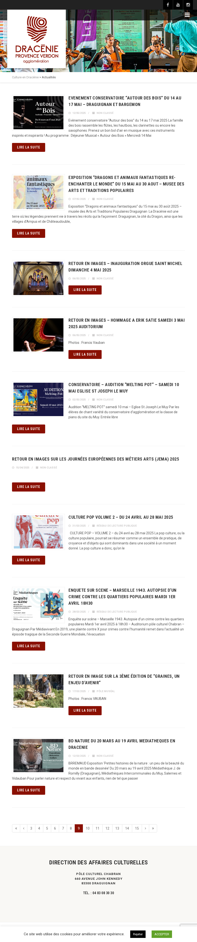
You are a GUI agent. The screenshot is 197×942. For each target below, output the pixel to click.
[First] (16, 828)
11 (97, 828)
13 (117, 828)
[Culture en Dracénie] (36, 39)
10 (88, 828)
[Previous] (23, 828)
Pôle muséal (106, 691)
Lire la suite (28, 147)
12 (107, 828)
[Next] (145, 828)
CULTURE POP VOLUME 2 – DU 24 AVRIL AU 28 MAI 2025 (120, 517)
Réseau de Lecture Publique (117, 525)
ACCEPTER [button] (161, 934)
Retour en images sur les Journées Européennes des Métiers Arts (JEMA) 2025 (95, 459)
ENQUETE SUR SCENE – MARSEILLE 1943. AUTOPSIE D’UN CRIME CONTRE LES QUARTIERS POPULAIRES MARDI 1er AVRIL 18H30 (122, 597)
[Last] (153, 828)
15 (137, 828)
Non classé (105, 113)
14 (127, 828)
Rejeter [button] (138, 934)
